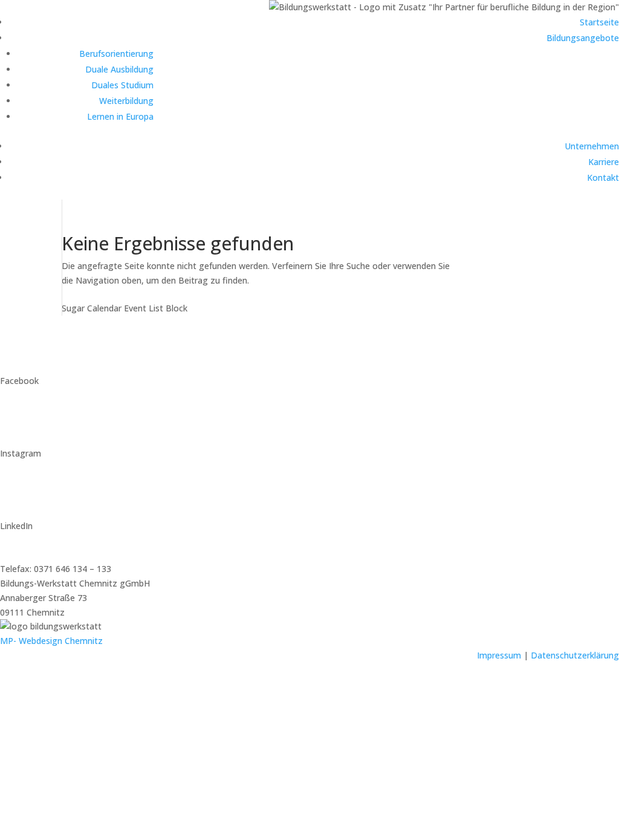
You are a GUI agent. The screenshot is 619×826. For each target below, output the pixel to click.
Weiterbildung (126, 100)
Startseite (599, 22)
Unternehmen (592, 146)
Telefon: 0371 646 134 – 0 (51, 554)
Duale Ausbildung (119, 69)
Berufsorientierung (116, 53)
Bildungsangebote (582, 38)
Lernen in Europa (120, 116)
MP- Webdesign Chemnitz (51, 640)
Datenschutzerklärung (575, 655)
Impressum (499, 655)
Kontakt (603, 177)
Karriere (603, 161)
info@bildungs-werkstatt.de (54, 540)
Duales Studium (122, 85)
